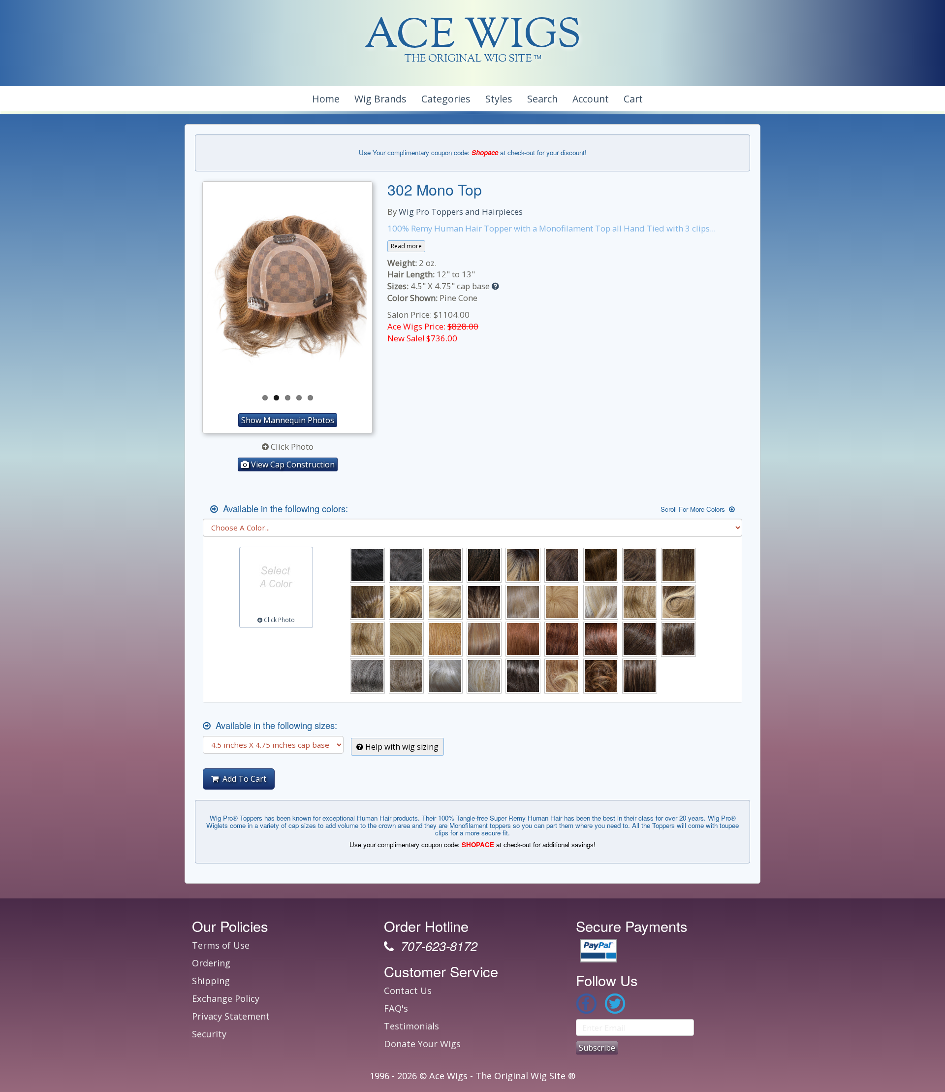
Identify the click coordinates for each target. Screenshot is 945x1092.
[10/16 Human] (406, 602)
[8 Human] (367, 602)
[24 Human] (406, 639)
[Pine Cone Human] (600, 676)
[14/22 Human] (445, 602)
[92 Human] (522, 676)
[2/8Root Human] (522, 565)
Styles (498, 98)
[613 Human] (484, 676)
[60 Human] (445, 676)
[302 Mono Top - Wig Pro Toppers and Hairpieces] (287, 286)
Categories (446, 98)
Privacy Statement (231, 1016)
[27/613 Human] (484, 639)
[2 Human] (445, 565)
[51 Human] (367, 676)
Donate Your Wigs (422, 1044)
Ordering (211, 963)
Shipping (211, 981)
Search (542, 98)
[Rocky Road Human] (639, 676)
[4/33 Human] (600, 565)
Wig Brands (380, 98)
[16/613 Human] (600, 602)
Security (209, 1034)
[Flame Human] (561, 676)
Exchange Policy (225, 998)
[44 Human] (678, 639)
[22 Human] (367, 639)
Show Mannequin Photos (287, 420)
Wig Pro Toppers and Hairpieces (461, 211)
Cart (633, 98)
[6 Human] (639, 565)
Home (326, 98)
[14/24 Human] (484, 602)
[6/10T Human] (678, 565)
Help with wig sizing (401, 746)
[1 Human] (367, 565)
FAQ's (396, 1008)
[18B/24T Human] (678, 602)
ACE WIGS (472, 36)
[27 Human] (445, 639)
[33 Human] (600, 639)
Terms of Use (221, 945)
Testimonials (411, 1026)
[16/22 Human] (561, 602)
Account (590, 98)
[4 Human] (561, 565)
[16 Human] (522, 602)
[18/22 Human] (639, 602)
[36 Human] (639, 639)
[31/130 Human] (561, 639)
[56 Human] (406, 676)
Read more (406, 246)
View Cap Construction (292, 464)
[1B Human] (406, 565)
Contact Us (408, 990)
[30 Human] (522, 639)
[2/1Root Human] (484, 565)
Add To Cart (242, 778)
